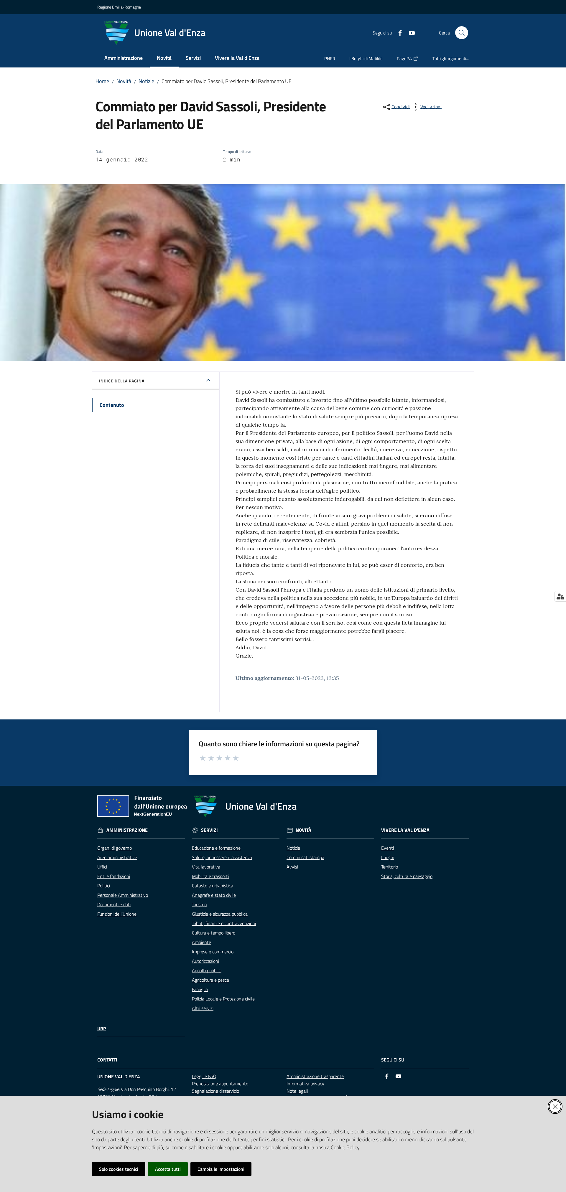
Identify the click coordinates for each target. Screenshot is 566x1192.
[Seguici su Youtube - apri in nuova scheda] (409, 32)
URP (101, 1028)
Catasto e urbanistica (212, 885)
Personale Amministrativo (122, 895)
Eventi (387, 847)
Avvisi (292, 866)
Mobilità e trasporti (210, 876)
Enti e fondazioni (113, 876)
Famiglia (200, 989)
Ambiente (201, 942)
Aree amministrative (117, 857)
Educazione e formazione (216, 847)
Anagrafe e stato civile (214, 895)
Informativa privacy (305, 1083)
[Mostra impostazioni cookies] (560, 596)
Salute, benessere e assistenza (222, 857)
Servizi (209, 830)
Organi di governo (114, 847)
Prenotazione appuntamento (220, 1083)
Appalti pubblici (206, 970)
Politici (103, 885)
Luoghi (387, 857)
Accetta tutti (168, 1169)
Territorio (389, 866)
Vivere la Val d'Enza (405, 830)
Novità (123, 81)
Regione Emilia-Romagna (119, 7)
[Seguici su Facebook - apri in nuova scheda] (398, 32)
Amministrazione (127, 830)
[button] (462, 33)
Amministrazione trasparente (315, 1076)
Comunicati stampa (305, 857)
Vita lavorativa (206, 866)
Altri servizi (202, 1008)
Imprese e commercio (212, 951)
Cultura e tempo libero (213, 932)
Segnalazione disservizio (215, 1090)
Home (102, 81)
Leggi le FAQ (204, 1076)
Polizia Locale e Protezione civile (223, 998)
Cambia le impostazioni (221, 1169)
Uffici (102, 866)
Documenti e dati (114, 904)
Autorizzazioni (205, 961)
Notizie (146, 81)
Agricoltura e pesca (210, 979)
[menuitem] (123, 58)
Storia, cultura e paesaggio (406, 876)
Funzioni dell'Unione (116, 913)
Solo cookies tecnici (118, 1169)
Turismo (199, 904)
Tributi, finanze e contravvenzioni (224, 923)
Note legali (297, 1090)
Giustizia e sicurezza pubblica (220, 913)
